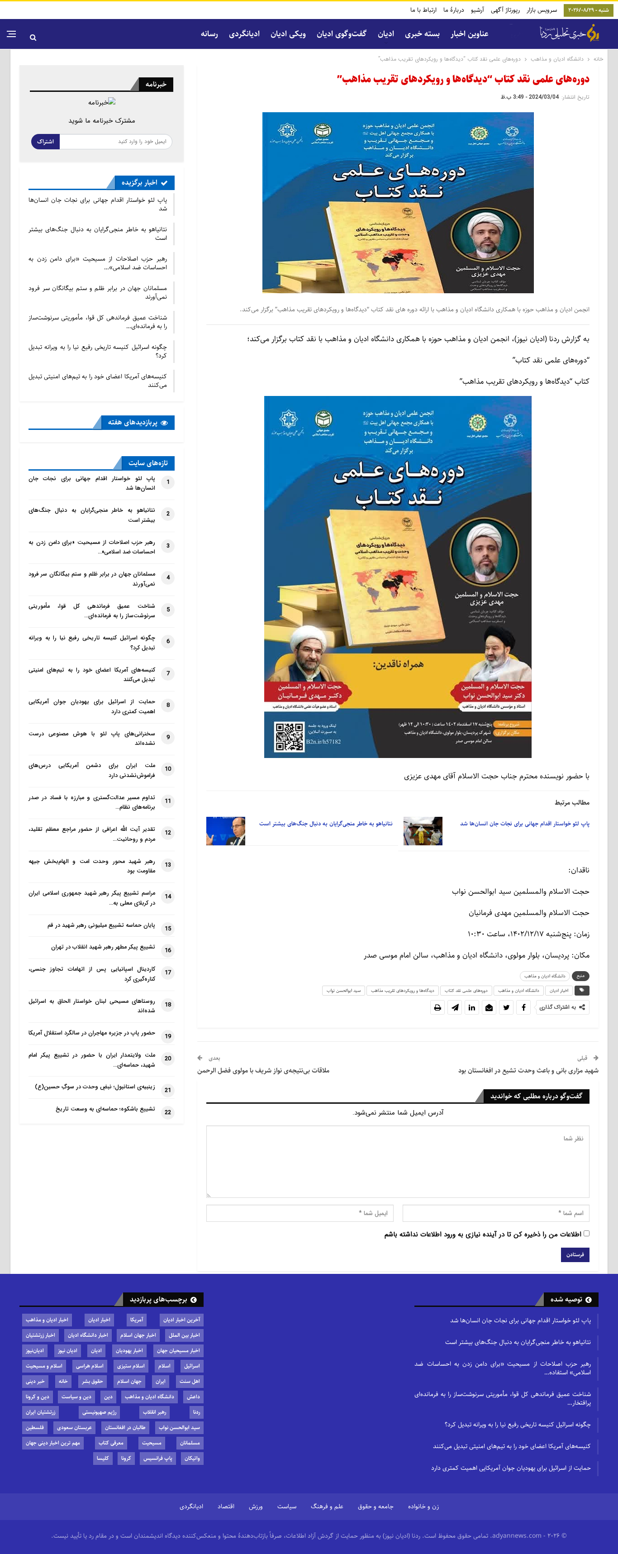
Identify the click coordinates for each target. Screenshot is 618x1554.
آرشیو (477, 10)
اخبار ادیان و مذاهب (47, 1320)
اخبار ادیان (559, 990)
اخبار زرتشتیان (40, 1335)
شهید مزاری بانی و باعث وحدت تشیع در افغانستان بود (528, 1070)
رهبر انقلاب (154, 1412)
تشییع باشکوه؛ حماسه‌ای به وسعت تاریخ (105, 1109)
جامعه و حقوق (376, 1506)
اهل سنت (190, 1381)
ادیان (96, 1350)
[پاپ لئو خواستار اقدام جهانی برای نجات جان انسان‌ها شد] (423, 831)
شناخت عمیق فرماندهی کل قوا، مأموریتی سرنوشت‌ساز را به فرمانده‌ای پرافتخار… (502, 1398)
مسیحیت (152, 1443)
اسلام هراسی (90, 1366)
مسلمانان (190, 1443)
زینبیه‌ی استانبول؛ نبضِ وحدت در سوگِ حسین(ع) (95, 1087)
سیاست (286, 1506)
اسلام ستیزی (131, 1366)
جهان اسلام (129, 1381)
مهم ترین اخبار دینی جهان (53, 1443)
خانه (63, 1381)
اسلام (164, 1366)
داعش (193, 1396)
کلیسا (103, 1458)
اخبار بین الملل (184, 1335)
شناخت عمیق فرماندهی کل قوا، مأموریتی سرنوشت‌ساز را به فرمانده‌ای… (98, 322)
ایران (161, 1381)
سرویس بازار (542, 10)
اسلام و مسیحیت (44, 1366)
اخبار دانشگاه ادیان (88, 1335)
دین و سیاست (76, 1396)
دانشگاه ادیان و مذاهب (545, 976)
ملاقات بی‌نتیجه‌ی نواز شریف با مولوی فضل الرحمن (263, 1070)
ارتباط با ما (423, 10)
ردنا (196, 1412)
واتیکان (192, 1458)
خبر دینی (35, 1381)
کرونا (126, 1458)
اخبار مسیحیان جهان (178, 1350)
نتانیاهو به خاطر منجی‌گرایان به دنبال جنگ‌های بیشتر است (98, 233)
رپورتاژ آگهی (505, 10)
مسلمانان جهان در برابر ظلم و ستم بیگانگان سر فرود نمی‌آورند (98, 292)
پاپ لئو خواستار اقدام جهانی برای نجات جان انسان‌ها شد (98, 204)
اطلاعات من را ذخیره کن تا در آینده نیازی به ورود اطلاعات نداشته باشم (483, 1234)
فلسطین (35, 1427)
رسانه (209, 34)
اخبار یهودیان (129, 1350)
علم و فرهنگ (327, 1506)
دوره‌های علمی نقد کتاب (466, 990)
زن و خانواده (423, 1506)
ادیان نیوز (67, 1350)
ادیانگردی (244, 34)
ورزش (256, 1506)
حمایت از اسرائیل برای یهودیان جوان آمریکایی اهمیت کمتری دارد (511, 1468)
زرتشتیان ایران (40, 1412)
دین (108, 1396)
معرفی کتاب (111, 1443)
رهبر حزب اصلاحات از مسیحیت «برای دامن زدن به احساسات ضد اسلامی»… (98, 263)
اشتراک (45, 141)
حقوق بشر (92, 1381)
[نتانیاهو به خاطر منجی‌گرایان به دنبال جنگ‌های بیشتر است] (225, 831)
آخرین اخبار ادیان (181, 1320)
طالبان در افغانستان (125, 1427)
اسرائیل (192, 1366)
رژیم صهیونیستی (99, 1412)
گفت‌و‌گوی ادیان (342, 34)
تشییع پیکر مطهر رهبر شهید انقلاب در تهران (103, 947)
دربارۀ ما (453, 10)
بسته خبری (422, 34)
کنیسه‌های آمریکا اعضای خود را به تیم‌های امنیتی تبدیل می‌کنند (98, 381)
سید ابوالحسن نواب (344, 990)
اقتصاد (226, 1506)
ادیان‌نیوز (35, 1350)
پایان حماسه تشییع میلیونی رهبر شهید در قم (101, 925)
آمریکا (136, 1320)
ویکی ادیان (288, 34)
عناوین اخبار (470, 34)
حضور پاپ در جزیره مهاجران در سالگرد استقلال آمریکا (92, 1033)
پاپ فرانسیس (157, 1458)
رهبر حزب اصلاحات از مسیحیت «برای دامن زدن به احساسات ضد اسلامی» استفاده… (502, 1368)
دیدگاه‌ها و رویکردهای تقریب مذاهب (402, 990)
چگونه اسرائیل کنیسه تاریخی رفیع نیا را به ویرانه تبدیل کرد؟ (98, 351)
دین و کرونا (37, 1396)
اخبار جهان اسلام (138, 1335)
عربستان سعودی (74, 1427)
